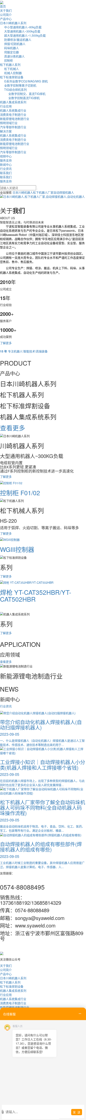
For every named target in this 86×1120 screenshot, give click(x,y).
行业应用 (6, 106)
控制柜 (8, 60)
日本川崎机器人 (23, 192)
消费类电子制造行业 (13, 114)
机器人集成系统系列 (13, 102)
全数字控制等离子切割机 (20, 85)
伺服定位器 (11, 52)
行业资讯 (6, 169)
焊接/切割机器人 (14, 44)
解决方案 (6, 131)
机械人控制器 (13, 73)
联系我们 (6, 173)
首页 (3, 6)
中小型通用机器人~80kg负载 (23, 27)
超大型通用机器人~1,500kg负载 (25, 35)
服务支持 (6, 160)
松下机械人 (11, 69)
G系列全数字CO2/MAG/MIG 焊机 (26, 81)
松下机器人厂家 (43, 192)
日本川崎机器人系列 (13, 23)
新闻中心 (6, 164)
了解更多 (6, 343)
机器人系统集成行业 (13, 110)
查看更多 (6, 662)
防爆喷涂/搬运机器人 (17, 39)
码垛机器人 (11, 48)
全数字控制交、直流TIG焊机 (27, 94)
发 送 (76, 1112)
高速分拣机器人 (14, 56)
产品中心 (6, 19)
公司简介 (6, 14)
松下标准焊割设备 (11, 77)
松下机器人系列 (10, 64)
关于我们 (6, 10)
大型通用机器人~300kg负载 (22, 31)
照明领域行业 (9, 123)
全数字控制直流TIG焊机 (24, 98)
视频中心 (6, 156)
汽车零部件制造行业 (13, 127)
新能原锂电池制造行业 (14, 119)
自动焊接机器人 (63, 192)
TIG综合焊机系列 (15, 89)
